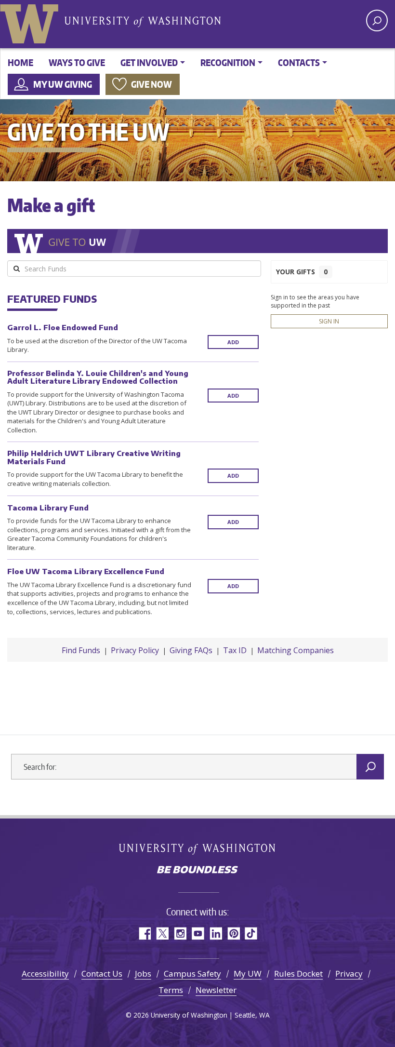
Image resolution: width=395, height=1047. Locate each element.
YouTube (197, 933)
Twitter (162, 933)
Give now (151, 84)
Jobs (143, 973)
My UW (248, 973)
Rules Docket (298, 973)
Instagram (179, 933)
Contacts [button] (299, 62)
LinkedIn (215, 933)
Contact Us (101, 973)
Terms (170, 989)
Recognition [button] (227, 62)
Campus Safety (192, 973)
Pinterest (233, 933)
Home (20, 62)
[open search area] (377, 20)
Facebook (144, 933)
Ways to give (77, 62)
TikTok (251, 933)
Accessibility (45, 973)
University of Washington (31, 21)
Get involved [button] (149, 62)
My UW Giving (62, 84)
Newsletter (216, 989)
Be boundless (197, 870)
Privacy (349, 973)
